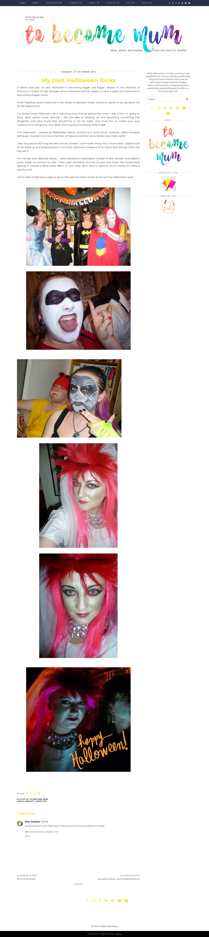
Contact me (75, 3)
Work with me (54, 3)
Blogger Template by (104, 934)
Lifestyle (111, 3)
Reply (28, 836)
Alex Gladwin (32, 821)
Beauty (30, 801)
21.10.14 (44, 821)
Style (129, 3)
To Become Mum (108, 926)
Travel (145, 3)
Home (23, 3)
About (36, 3)
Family (93, 3)
